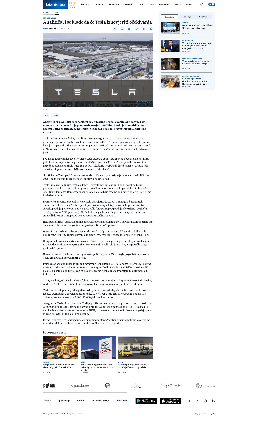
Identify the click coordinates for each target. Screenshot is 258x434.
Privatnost (122, 401)
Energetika (164, 4)
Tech (151, 4)
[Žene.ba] (136, 385)
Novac (98, 4)
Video (189, 4)
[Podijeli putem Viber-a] (137, 29)
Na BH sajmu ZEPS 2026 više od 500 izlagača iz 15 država (197, 26)
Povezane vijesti (54, 332)
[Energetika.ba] (205, 385)
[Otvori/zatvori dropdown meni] (88, 4)
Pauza (178, 4)
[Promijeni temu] (211, 4)
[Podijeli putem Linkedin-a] (129, 29)
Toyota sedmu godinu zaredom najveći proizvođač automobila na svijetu (97, 367)
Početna (46, 12)
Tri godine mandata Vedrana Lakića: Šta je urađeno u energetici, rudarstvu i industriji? (197, 46)
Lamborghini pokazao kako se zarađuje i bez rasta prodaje (133, 366)
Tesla (46, 115)
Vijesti (84, 4)
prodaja (55, 115)
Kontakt (81, 401)
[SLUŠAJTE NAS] (108, 386)
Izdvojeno (169, 16)
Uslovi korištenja (100, 401)
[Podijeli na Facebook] (115, 29)
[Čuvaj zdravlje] (171, 385)
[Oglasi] (49, 385)
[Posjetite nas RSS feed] (213, 400)
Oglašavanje (64, 401)
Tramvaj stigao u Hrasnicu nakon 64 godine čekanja (195, 62)
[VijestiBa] (80, 385)
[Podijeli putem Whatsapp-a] (144, 29)
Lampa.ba (212, 414)
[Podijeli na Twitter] (122, 29)
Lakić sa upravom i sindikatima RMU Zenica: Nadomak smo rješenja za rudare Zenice (195, 81)
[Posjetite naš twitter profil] (197, 401)
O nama (47, 401)
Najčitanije (203, 16)
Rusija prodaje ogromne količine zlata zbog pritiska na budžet (59, 366)
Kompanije (114, 4)
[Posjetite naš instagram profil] (205, 400)
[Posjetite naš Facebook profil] (190, 401)
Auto (142, 4)
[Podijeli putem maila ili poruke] (151, 29)
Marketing (129, 4)
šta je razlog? (50, 18)
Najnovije (187, 16)
